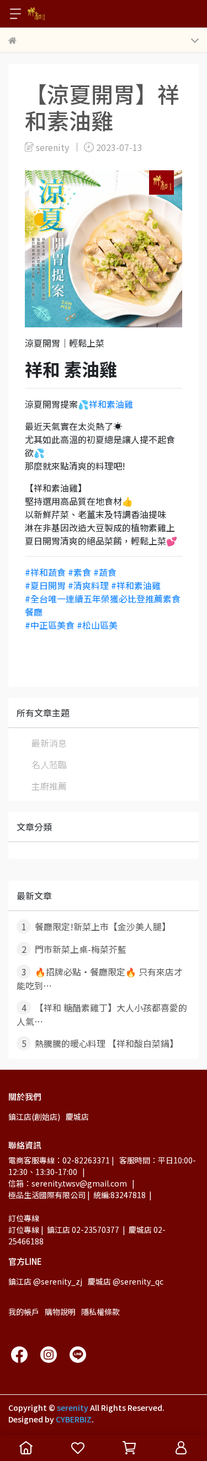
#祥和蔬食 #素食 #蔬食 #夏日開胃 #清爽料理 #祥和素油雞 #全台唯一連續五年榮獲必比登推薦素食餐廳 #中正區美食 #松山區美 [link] (103, 598)
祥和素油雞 (111, 404)
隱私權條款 (100, 1311)
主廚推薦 (49, 786)
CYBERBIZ (74, 1419)
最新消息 (49, 743)
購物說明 (60, 1311)
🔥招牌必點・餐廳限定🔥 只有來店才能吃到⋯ (100, 978)
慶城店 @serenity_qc (125, 1281)
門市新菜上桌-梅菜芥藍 (74, 949)
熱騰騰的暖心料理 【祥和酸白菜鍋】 (100, 1043)
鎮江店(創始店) (34, 1116)
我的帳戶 (23, 1311)
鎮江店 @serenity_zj (45, 1281)
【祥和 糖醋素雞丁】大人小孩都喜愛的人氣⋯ (102, 1014)
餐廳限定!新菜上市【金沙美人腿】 (96, 926)
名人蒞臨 (49, 764)
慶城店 (77, 1116)
